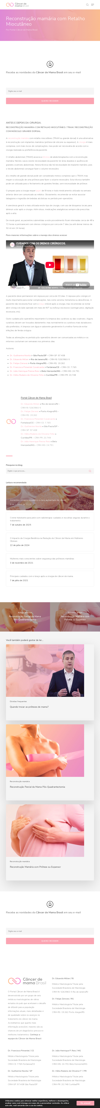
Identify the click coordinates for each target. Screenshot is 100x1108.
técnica (46, 157)
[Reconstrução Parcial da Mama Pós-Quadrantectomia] (50, 762)
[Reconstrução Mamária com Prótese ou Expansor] (50, 842)
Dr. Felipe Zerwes (19, 363)
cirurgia (82, 142)
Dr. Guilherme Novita (20, 355)
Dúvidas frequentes (18, 701)
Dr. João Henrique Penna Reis (24, 371)
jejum (38, 190)
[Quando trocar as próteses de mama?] (50, 682)
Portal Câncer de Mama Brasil (24, 29)
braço (42, 303)
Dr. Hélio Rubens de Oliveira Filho (27, 375)
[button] (92, 4)
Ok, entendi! (85, 1103)
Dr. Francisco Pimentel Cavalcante (27, 367)
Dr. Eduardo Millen (19, 359)
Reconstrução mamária (20, 781)
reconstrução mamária (18, 138)
